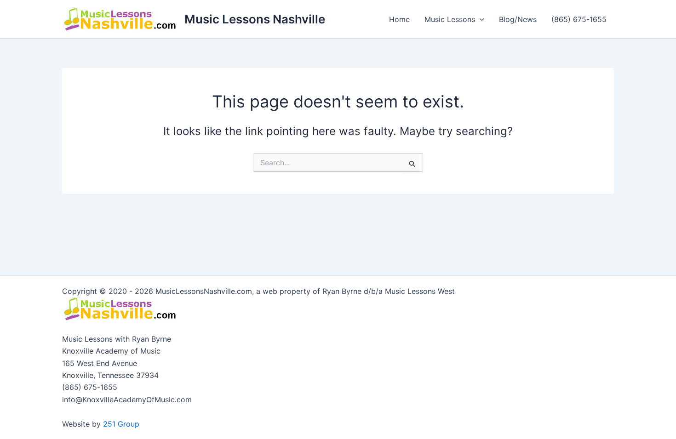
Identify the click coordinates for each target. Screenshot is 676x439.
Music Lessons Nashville (254, 19)
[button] (479, 19)
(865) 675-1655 (579, 19)
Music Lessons (449, 19)
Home (399, 19)
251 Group (121, 423)
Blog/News (518, 19)
